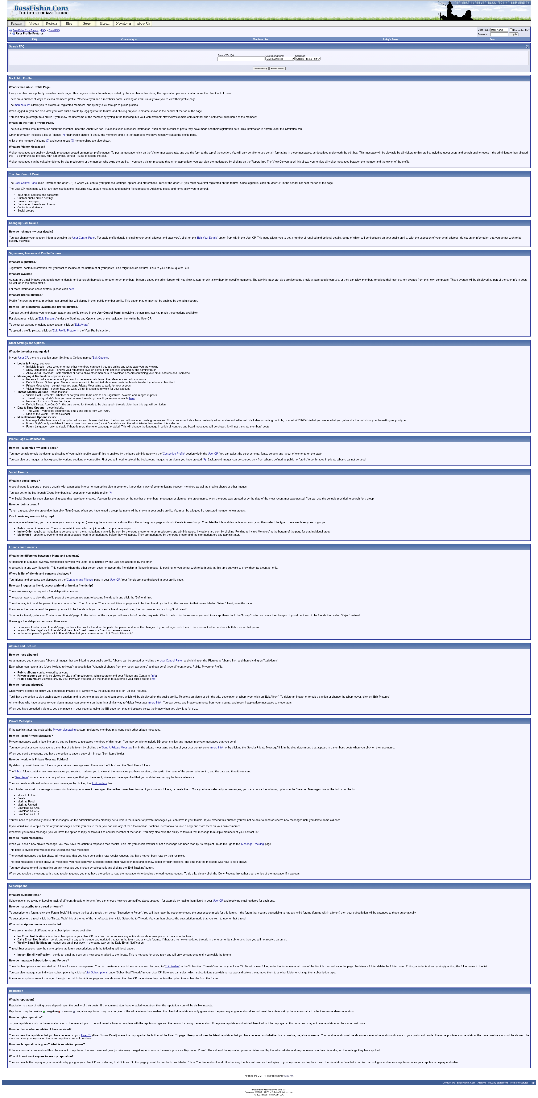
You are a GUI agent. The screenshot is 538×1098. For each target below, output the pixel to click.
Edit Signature (47, 318)
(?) (63, 134)
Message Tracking (252, 844)
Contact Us (449, 1082)
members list (22, 105)
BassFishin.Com (466, 1082)
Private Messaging (64, 729)
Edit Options (100, 357)
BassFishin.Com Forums (25, 30)
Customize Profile (174, 453)
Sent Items (21, 777)
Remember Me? (521, 30)
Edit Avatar (81, 324)
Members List (260, 39)
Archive (481, 1082)
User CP (23, 357)
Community (127, 39)
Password (483, 34)
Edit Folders (99, 783)
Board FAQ (54, 30)
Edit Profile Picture (64, 330)
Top (532, 1082)
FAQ (43, 30)
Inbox (18, 771)
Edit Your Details (207, 237)
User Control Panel (26, 182)
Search (493, 39)
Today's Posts (390, 39)
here (71, 289)
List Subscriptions (97, 972)
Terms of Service (519, 1082)
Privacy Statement (498, 1082)
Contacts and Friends (80, 579)
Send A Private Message (117, 747)
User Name (484, 30)
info (154, 675)
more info (155, 702)
